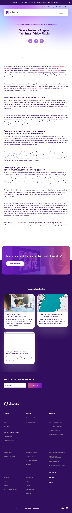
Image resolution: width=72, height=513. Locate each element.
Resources (52, 472)
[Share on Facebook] (30, 41)
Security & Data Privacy (56, 434)
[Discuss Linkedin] (63, 508)
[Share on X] (42, 41)
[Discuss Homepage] (13, 12)
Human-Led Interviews (55, 422)
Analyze (6, 426)
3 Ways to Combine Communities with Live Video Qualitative (50, 315)
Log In (58, 7)
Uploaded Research (54, 430)
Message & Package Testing (57, 466)
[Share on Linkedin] (36, 41)
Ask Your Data (8, 436)
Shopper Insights (54, 461)
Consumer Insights (32, 452)
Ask (5, 422)
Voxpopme (29, 477)
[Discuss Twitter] (67, 508)
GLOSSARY (52, 477)
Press (5, 481)
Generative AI (53, 418)
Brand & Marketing (31, 460)
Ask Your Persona (9, 441)
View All (32, 493)
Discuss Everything (9, 456)
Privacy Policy (28, 508)
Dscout (28, 485)
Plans (51, 482)
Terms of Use (36, 508)
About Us (6, 477)
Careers (6, 485)
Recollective (30, 489)
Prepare (6, 418)
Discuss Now (8, 452)
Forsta (28, 481)
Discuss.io (7, 209)
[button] (69, 2)
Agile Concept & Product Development (55, 456)
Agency (28, 464)
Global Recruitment (32, 422)
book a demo (19, 223)
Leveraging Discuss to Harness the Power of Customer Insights (17, 352)
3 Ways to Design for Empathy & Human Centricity (16, 315)
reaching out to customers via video (49, 71)
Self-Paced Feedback (55, 426)
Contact (47, 7)
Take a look (54, 2)
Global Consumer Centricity (57, 452)
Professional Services (32, 418)
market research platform (35, 88)
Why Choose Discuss (10, 489)
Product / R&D (30, 456)
